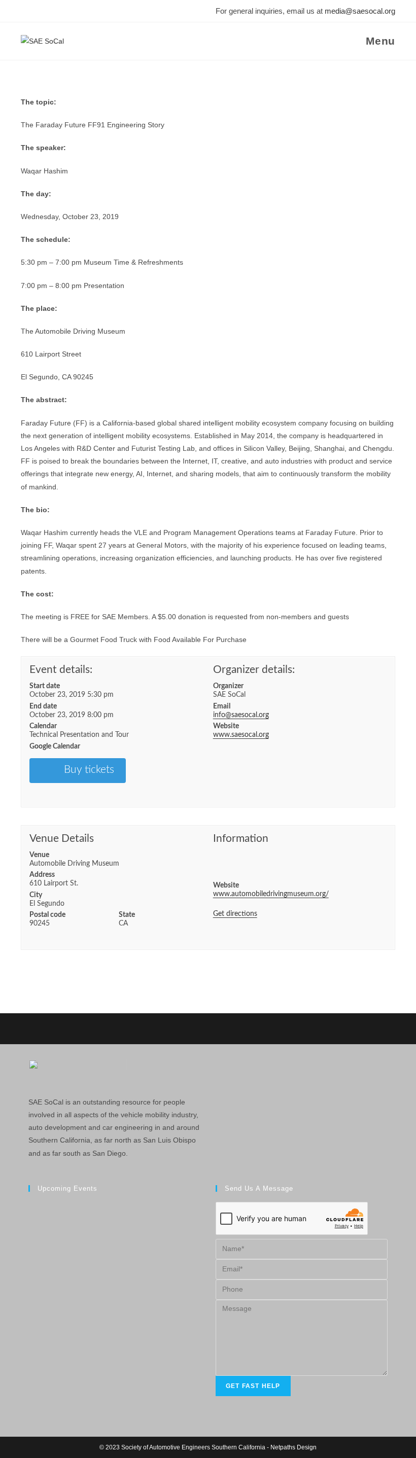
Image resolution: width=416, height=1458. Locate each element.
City (35, 895)
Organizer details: (254, 669)
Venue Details (61, 838)
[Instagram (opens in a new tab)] (39, 11)
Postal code (47, 914)
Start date (44, 686)
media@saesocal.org (360, 11)
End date (43, 706)
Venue (39, 855)
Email (221, 706)
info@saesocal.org (241, 715)
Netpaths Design (293, 1447)
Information (240, 838)
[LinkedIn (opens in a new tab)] (53, 11)
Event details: (60, 669)
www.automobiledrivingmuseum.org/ (271, 894)
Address (42, 874)
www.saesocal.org (241, 734)
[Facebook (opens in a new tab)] (26, 11)
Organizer (228, 686)
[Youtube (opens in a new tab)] (67, 11)
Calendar (43, 726)
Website (226, 726)
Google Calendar (54, 746)
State (127, 914)
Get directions (235, 913)
